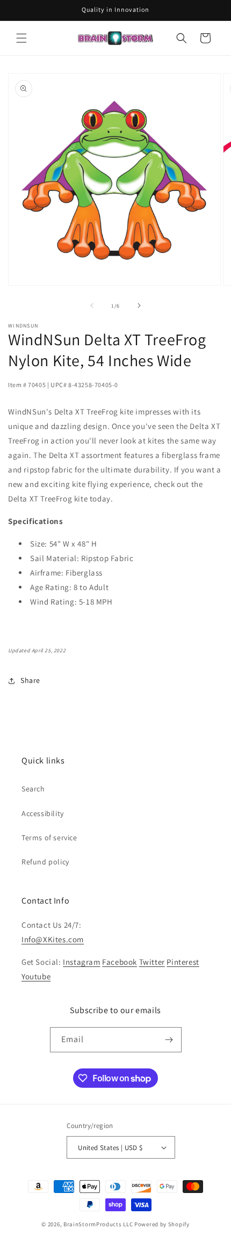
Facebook (119, 962)
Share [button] (30, 680)
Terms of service (49, 837)
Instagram (81, 962)
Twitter (152, 962)
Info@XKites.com (52, 939)
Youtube (35, 976)
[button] (21, 38)
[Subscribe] (169, 1039)
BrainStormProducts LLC (98, 1224)
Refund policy (45, 862)
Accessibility (42, 813)
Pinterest (183, 962)
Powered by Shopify (162, 1224)
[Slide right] (139, 305)
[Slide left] (92, 305)
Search (33, 789)
